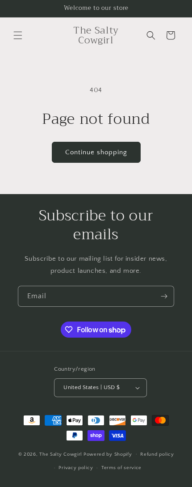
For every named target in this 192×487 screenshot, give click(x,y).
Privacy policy (75, 467)
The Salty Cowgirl (60, 454)
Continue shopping (96, 152)
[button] (18, 35)
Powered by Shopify (107, 454)
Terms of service (121, 467)
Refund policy (157, 454)
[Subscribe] (164, 296)
